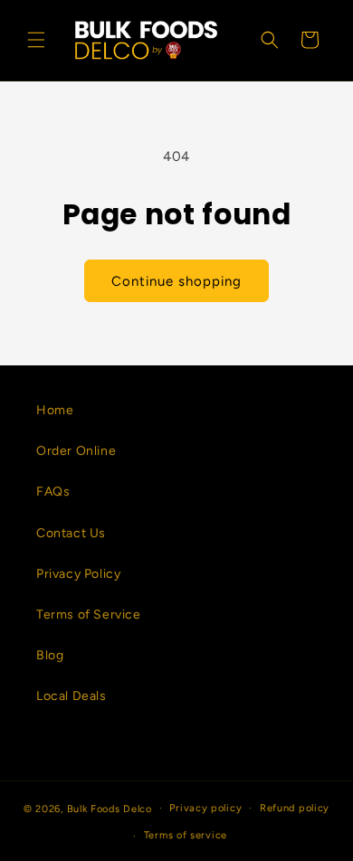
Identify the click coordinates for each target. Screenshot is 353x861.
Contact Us (71, 533)
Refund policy (294, 808)
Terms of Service (88, 614)
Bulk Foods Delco (109, 808)
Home (54, 410)
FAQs (53, 491)
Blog (49, 655)
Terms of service (185, 835)
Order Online (76, 451)
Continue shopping (176, 281)
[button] (36, 40)
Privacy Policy (78, 574)
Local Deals (71, 696)
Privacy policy (205, 808)
